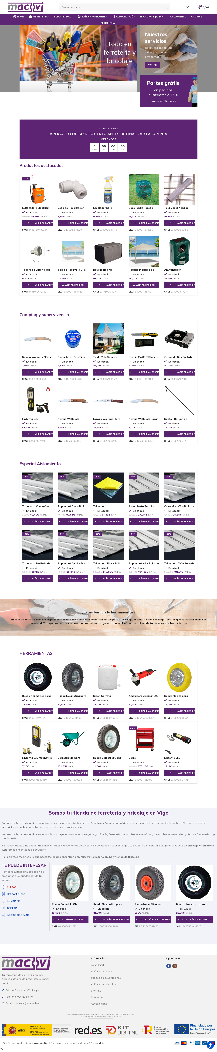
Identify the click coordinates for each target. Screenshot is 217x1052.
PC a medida (97, 1043)
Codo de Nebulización (71, 207)
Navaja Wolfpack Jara (106, 418)
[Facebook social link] (168, 966)
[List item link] (108, 965)
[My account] (187, 7)
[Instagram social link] (174, 966)
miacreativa (41, 1043)
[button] (37, 223)
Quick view (50, 179)
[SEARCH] (166, 7)
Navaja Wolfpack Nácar (36, 357)
